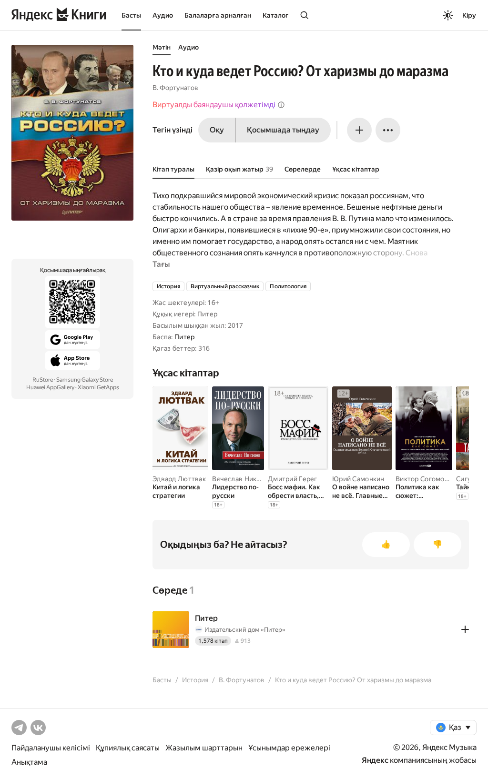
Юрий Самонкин (358, 479)
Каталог (275, 15)
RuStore (42, 379)
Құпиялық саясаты (128, 747)
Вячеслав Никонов (242, 479)
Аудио (162, 15)
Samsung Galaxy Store (84, 379)
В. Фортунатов (175, 87)
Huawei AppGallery (50, 387)
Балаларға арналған (217, 15)
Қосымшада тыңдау (283, 129)
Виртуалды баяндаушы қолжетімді (213, 104)
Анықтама (29, 762)
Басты (131, 15)
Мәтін (161, 47)
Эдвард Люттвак (179, 479)
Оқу (217, 129)
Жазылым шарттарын (204, 747)
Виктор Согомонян (426, 479)
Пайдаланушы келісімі (50, 747)
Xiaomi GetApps (98, 387)
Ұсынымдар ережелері (289, 747)
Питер (184, 337)
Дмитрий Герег (292, 479)
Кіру (469, 15)
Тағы (161, 264)
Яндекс (375, 760)
